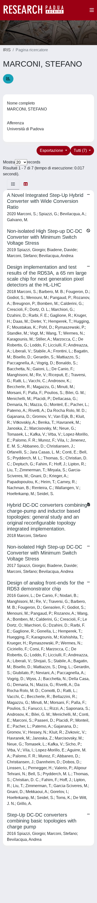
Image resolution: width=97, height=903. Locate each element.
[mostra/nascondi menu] (92, 10)
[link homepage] (36, 10)
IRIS (7, 50)
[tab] (13, 184)
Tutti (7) (81, 150)
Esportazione (52, 150)
